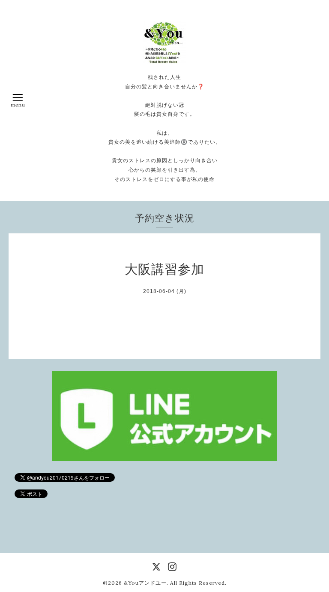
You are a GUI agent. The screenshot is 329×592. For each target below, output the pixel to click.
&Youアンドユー (145, 583)
